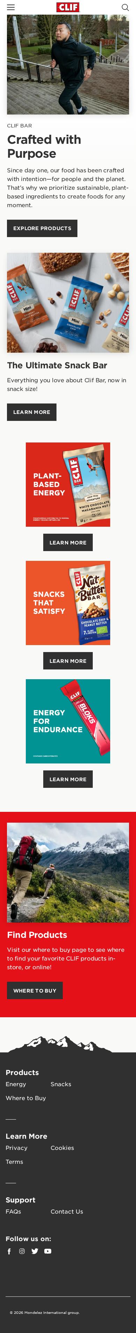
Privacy (17, 1147)
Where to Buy (26, 1097)
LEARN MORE (68, 543)
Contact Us (67, 1211)
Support (21, 1199)
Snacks (61, 1083)
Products (22, 1072)
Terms (14, 1161)
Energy (16, 1083)
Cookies (62, 1147)
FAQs (13, 1211)
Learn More (26, 1136)
